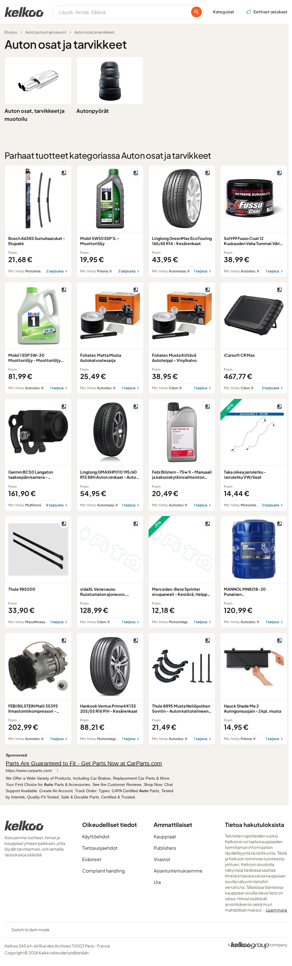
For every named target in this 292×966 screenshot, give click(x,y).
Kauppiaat (165, 836)
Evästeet (91, 859)
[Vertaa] (63, 173)
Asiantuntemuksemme (178, 871)
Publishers (165, 848)
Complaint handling (103, 871)
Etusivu (11, 32)
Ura (157, 882)
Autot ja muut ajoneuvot (45, 32)
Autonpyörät (92, 110)
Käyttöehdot (96, 836)
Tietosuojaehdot (99, 848)
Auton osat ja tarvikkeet (94, 32)
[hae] (196, 12)
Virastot (162, 859)
